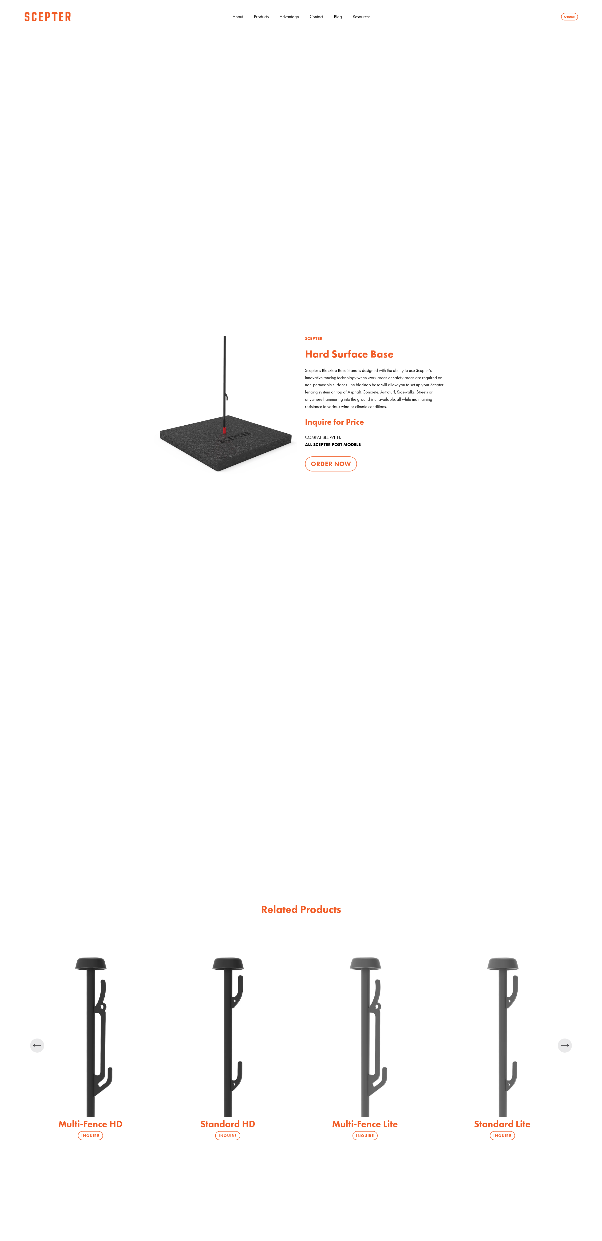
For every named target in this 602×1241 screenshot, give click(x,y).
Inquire (90, 1135)
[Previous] (37, 1046)
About (238, 16)
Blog (338, 16)
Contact (316, 16)
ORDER (569, 17)
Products (261, 16)
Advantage (289, 16)
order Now (331, 464)
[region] (301, 1045)
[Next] (565, 1046)
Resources (361, 16)
